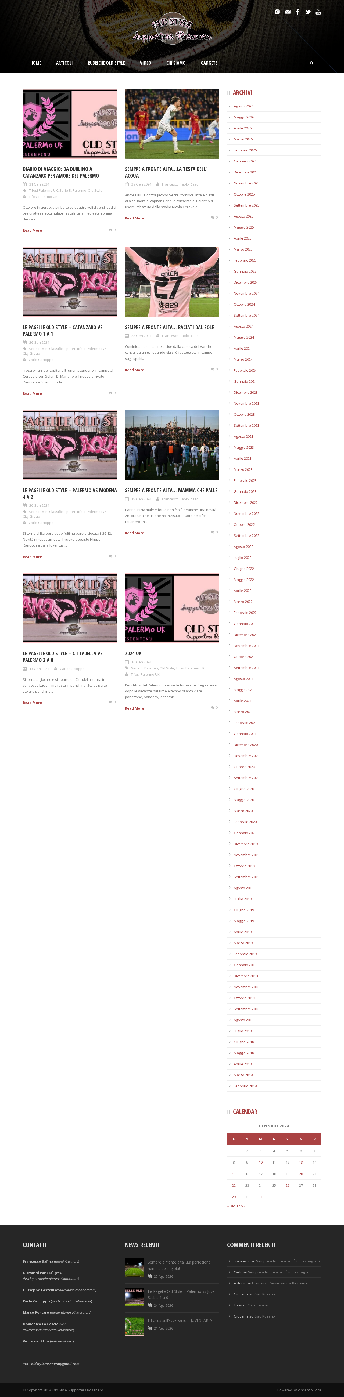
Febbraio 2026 (245, 150)
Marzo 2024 (243, 359)
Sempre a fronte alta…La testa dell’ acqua (166, 172)
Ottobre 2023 (244, 414)
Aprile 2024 (243, 348)
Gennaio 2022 (245, 623)
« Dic (231, 1205)
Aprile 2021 (243, 700)
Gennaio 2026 (245, 161)
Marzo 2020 (243, 810)
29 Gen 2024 (141, 184)
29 (234, 1197)
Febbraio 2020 (245, 821)
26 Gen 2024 (39, 342)
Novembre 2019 (246, 854)
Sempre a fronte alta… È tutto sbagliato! (288, 1261)
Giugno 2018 (244, 1042)
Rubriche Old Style (106, 63)
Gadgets (209, 63)
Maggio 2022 (244, 579)
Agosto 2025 (243, 216)
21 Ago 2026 (163, 1328)
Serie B (65, 190)
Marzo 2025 (243, 249)
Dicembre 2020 (246, 744)
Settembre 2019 (246, 876)
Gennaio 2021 (245, 733)
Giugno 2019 (244, 909)
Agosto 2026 (243, 106)
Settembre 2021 (246, 667)
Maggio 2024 (244, 337)
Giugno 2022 (244, 568)
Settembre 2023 (246, 425)
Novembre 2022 (246, 513)
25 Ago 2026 (163, 1276)
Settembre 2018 (246, 1009)
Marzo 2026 (243, 139)
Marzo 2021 (243, 711)
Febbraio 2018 (245, 1086)
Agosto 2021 (243, 678)
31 (261, 1197)
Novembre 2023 (246, 403)
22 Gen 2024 (141, 335)
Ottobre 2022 (244, 524)
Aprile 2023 (243, 458)
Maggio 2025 (244, 227)
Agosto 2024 (243, 326)
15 (234, 1173)
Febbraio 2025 (245, 260)
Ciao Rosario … (266, 1294)
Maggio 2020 (244, 799)
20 (301, 1173)
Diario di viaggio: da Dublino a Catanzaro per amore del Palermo (61, 172)
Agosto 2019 (243, 887)
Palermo (79, 190)
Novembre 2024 (246, 293)
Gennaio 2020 (245, 832)
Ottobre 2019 (244, 865)
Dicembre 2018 (246, 975)
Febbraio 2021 (245, 722)
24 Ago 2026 (163, 1305)
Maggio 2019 (244, 920)
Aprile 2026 (243, 128)
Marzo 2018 (243, 1075)
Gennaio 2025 (245, 271)
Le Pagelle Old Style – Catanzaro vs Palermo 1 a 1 (63, 331)
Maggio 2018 (244, 1053)
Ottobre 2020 (244, 766)
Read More (32, 230)
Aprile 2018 (243, 1064)
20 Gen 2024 (39, 505)
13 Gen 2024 (39, 668)
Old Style (95, 190)
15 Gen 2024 (141, 499)
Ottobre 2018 (244, 998)
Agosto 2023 (243, 436)
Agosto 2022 (243, 546)
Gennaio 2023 (245, 491)
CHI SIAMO (176, 63)
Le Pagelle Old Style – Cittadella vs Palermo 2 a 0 (63, 657)
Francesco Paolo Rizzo (180, 184)
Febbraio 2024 (245, 370)
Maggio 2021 (244, 689)
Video (145, 63)
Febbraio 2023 (245, 480)
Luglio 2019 (243, 898)
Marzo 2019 (243, 942)
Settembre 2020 (246, 777)
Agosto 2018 (243, 1020)
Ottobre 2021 (244, 656)
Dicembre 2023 (246, 392)
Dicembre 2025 (246, 172)
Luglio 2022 (243, 557)
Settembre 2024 (246, 315)
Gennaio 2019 (245, 964)
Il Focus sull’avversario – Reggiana (279, 1283)
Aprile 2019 (243, 931)
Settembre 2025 (246, 205)
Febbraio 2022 (245, 612)
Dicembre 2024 (246, 282)
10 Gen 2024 (141, 662)
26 (287, 1185)
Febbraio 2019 (245, 953)
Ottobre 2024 (244, 304)
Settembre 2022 (246, 535)
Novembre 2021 (246, 645)
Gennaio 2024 (245, 381)
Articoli (64, 63)
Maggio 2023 (244, 447)
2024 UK (133, 653)
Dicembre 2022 (246, 502)
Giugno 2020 (244, 788)
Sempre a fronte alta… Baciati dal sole (169, 327)
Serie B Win (38, 348)
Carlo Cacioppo (41, 359)
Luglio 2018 (243, 1031)
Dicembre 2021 (246, 634)
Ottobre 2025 (244, 194)
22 (234, 1185)
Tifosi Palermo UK (43, 190)
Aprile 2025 (243, 238)
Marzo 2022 (243, 601)
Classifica (57, 348)
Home (35, 63)
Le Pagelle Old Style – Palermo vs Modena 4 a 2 (70, 494)
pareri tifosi (75, 348)
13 (301, 1162)
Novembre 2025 (246, 183)
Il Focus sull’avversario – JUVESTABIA (180, 1320)
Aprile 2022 (243, 590)
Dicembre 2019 (246, 843)
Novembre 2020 (246, 755)
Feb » (241, 1205)
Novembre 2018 (246, 987)
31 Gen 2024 (39, 184)
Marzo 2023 (243, 469)
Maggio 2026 (244, 117)
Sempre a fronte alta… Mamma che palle (171, 490)
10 (261, 1162)
